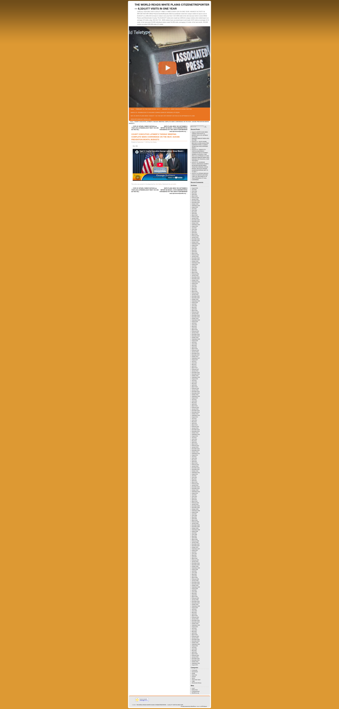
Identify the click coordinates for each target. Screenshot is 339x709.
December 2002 (196, 639)
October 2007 (195, 547)
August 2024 (195, 226)
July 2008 (194, 533)
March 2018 (195, 348)
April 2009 (194, 518)
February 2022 (195, 274)
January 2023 (195, 256)
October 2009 (195, 509)
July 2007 (194, 552)
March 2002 (195, 653)
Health (193, 673)
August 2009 (195, 512)
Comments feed (195, 691)
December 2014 (196, 410)
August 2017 (195, 359)
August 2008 (195, 531)
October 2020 (195, 299)
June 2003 (194, 630)
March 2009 (195, 520)
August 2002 (195, 645)
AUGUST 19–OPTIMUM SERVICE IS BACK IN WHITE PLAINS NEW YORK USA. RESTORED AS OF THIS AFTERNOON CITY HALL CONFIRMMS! (200, 176)
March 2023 (195, 253)
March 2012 (195, 463)
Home (132, 109)
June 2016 (194, 382)
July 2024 (194, 228)
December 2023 (196, 239)
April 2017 (194, 366)
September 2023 (196, 243)
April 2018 (194, 347)
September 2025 (196, 205)
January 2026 (195, 199)
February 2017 (195, 369)
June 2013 (194, 439)
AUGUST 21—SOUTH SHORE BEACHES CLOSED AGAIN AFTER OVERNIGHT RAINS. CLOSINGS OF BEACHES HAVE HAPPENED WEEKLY (200, 145)
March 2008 (195, 539)
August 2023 (195, 245)
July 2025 (194, 208)
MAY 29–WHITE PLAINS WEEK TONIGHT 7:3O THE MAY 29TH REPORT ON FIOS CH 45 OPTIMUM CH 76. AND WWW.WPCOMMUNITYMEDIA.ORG (163, 117)
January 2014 (195, 428)
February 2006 (195, 579)
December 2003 (196, 620)
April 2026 (194, 194)
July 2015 (194, 399)
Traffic (193, 681)
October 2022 (195, 261)
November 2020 (196, 297)
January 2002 (195, 657)
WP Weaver (204, 706)
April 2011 (194, 480)
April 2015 (194, 404)
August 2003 (195, 626)
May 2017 (194, 364)
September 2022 (196, 262)
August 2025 (195, 207)
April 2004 (194, 614)
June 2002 (194, 649)
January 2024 (195, 237)
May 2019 (194, 326)
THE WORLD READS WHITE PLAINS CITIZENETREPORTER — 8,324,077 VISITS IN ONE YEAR (159, 704)
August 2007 (195, 550)
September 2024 (196, 224)
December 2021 (196, 277)
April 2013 (194, 442)
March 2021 (195, 291)
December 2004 (196, 601)
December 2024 (196, 220)
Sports (193, 678)
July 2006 (194, 571)
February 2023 (195, 255)
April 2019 (194, 328)
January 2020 (195, 313)
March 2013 (195, 444)
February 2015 (195, 407)
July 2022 (194, 266)
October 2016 (195, 375)
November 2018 (196, 336)
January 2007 (195, 561)
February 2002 (195, 655)
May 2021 (194, 288)
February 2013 (195, 445)
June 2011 (194, 477)
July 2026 (194, 189)
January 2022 (195, 275)
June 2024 (194, 229)
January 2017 (195, 371)
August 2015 (195, 398)
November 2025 (196, 202)
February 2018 (195, 350)
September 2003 (196, 625)
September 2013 (196, 434)
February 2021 (195, 293)
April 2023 (194, 251)
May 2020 (194, 307)
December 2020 (196, 296)
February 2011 (195, 483)
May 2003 (194, 631)
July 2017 (194, 361)
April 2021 (194, 289)
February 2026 (195, 197)
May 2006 (194, 574)
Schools (194, 676)
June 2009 (194, 515)
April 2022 (194, 270)
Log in (193, 688)
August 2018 (195, 340)
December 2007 (196, 544)
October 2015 (195, 394)
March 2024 (195, 234)
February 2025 (195, 216)
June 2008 (194, 534)
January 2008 (195, 542)
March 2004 (195, 615)
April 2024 (194, 232)
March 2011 (194, 482)
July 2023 (194, 247)
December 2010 (196, 487)
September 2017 (196, 358)
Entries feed (195, 689)
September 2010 (196, 491)
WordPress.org (195, 693)
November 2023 (196, 240)
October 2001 (195, 661)
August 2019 (195, 321)
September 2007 (196, 549)
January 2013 (195, 447)
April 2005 (194, 595)
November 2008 (196, 526)
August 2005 (195, 588)
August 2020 (195, 302)
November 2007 (196, 545)
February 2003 (195, 636)
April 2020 (194, 309)
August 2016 (195, 378)
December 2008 (196, 525)
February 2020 (195, 312)
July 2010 (194, 495)
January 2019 (195, 332)
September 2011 (196, 472)
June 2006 (194, 572)
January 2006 (195, 580)
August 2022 (195, 264)
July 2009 (194, 514)
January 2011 (195, 485)
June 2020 (194, 305)
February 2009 (195, 522)
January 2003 (195, 638)
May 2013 (194, 440)
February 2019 (195, 331)
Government (195, 671)
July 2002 (194, 647)
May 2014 (194, 421)
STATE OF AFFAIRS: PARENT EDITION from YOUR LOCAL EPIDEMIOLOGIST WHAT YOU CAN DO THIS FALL (144, 128)
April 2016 (194, 385)
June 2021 (194, 286)
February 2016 (195, 388)
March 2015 (195, 406)
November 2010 (196, 488)
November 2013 (196, 431)
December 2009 (196, 506)
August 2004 (195, 607)
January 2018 (195, 351)
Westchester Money (196, 683)
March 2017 (195, 367)
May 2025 (194, 212)
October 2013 (195, 433)
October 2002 (195, 642)
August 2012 (195, 455)
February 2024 (195, 235)
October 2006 (195, 566)
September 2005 (196, 587)
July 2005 (194, 590)
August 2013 (195, 436)
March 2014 (195, 425)
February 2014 (195, 426)
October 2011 (195, 471)
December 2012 (196, 448)
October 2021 (195, 280)
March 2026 (195, 196)
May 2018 (194, 345)
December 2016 (196, 372)
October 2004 (195, 604)
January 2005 (195, 599)
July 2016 (194, 380)
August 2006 (195, 569)
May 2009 (194, 517)
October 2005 (195, 585)
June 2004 (194, 611)
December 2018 (196, 334)
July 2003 (194, 628)
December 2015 (196, 391)
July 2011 (194, 475)
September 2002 (196, 644)
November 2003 (196, 622)
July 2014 (194, 418)
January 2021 (195, 294)
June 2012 (194, 458)
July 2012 (194, 456)
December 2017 (196, 353)
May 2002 (194, 650)
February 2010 (195, 502)
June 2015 (194, 401)
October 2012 (195, 452)
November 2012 (196, 450)
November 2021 (196, 278)
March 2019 (195, 329)
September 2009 (196, 510)
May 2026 (194, 193)
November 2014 (196, 412)
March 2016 (195, 386)
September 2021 (196, 282)
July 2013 (194, 437)
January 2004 (195, 618)
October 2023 (195, 242)
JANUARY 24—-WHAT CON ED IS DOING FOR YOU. (177, 109)
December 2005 (196, 582)
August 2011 (195, 474)
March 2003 (195, 634)
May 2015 (194, 402)
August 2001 (195, 665)
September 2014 (196, 415)
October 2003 (195, 623)
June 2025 (194, 210)
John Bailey (153, 142)
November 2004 (196, 603)
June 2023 (194, 248)
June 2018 (194, 344)
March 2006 (195, 577)
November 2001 (196, 660)
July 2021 (194, 285)
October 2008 (195, 528)
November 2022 (196, 259)
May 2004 (194, 612)
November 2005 (196, 584)
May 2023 (194, 250)
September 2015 (196, 396)
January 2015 (195, 409)
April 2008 (194, 537)
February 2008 (195, 541)
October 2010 (195, 490)
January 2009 (195, 523)
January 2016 (195, 390)
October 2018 (195, 337)
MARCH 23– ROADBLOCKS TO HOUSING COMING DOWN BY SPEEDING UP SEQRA (155, 112)
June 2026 (194, 191)
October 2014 (195, 413)
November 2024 (196, 221)
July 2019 (194, 323)
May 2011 (194, 479)
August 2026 (195, 188)
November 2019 (196, 317)
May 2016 (194, 383)
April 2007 (194, 556)
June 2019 (194, 324)
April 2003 (194, 633)
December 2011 (196, 467)
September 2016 (196, 377)
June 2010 (194, 496)
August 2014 (195, 417)
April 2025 (194, 213)
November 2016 (196, 374)
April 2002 (194, 652)
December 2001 (196, 658)
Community (194, 670)
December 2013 (196, 429)
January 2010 (195, 504)
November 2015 (196, 393)
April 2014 (194, 423)
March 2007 (195, 558)
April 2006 (194, 576)
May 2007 (194, 555)
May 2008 (194, 536)
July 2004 (194, 609)
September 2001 (196, 663)
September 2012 (196, 453)
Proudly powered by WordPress (188, 706)
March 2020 (195, 310)
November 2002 (196, 641)
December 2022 (196, 258)
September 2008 (196, 529)
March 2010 (195, 501)
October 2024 (195, 223)
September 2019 (196, 320)
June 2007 (194, 553)
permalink (173, 184)
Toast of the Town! (196, 679)
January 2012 (195, 466)
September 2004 (196, 606)
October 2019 (195, 318)
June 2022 (194, 267)
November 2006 (196, 564)
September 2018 (196, 339)
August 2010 (195, 493)
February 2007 (195, 560)
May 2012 (194, 460)
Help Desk (194, 675)
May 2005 (194, 593)
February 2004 (195, 617)
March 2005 (195, 596)
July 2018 (194, 342)
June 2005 (194, 591)
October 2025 (195, 204)
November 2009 (196, 507)
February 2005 (195, 598)
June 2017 (194, 363)
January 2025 (195, 218)
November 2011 (196, 469)
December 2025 (196, 200)
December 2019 (196, 315)
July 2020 (194, 304)
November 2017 (196, 355)
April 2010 (194, 499)
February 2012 (195, 464)
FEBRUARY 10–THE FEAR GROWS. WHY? (148, 109)
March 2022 (195, 272)
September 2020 (196, 301)
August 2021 (195, 283)
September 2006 (196, 568)
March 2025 (195, 215)
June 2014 (194, 420)
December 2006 (196, 563)
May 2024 (194, 231)
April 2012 (194, 461)
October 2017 (195, 356)
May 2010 (194, 498)
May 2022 (194, 269)
